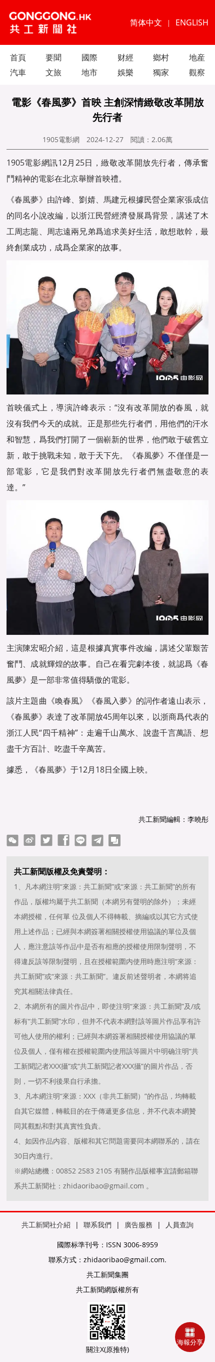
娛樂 (126, 72)
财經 (126, 57)
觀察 (197, 72)
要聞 (54, 57)
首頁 (18, 57)
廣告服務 (138, 1224)
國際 (90, 57)
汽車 (18, 72)
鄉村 (161, 57)
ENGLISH (192, 22)
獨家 (161, 72)
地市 (90, 72)
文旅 (54, 72)
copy (114, 840)
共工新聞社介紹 (46, 1224)
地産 (197, 57)
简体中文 (146, 22)
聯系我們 (98, 1224)
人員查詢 (180, 1224)
